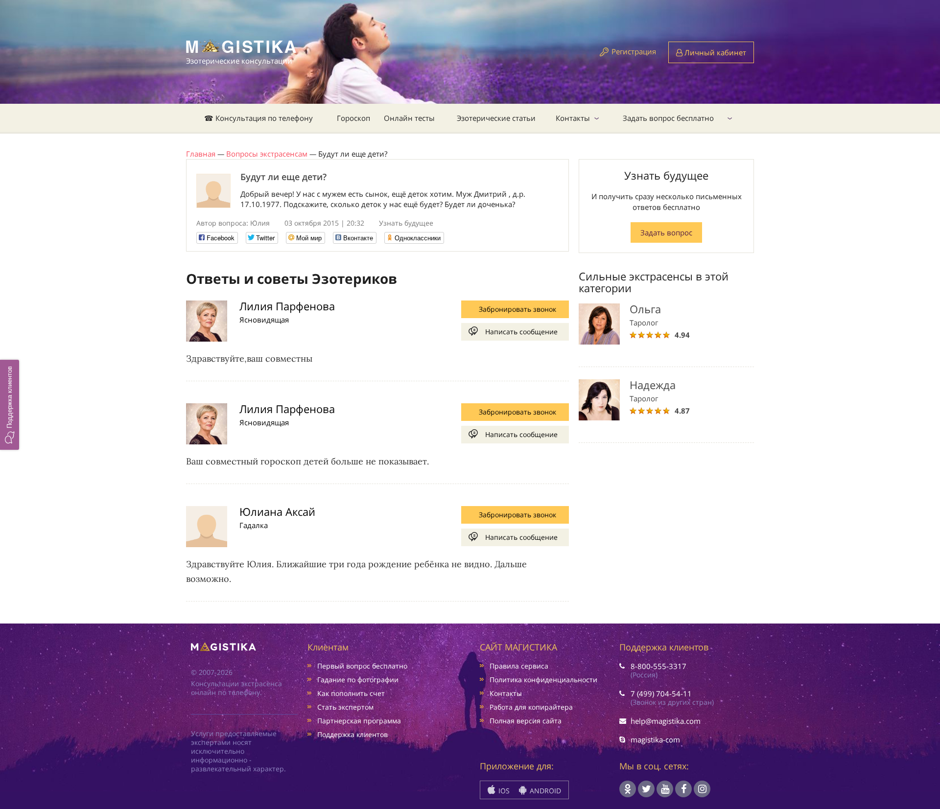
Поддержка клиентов (352, 734)
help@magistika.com (666, 721)
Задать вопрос (666, 232)
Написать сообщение (521, 331)
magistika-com (655, 739)
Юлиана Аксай (277, 511)
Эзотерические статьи (496, 118)
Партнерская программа (359, 720)
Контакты (573, 118)
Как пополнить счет (351, 693)
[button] (9, 404)
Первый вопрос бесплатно (362, 665)
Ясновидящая (264, 319)
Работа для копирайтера (531, 707)
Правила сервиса (519, 665)
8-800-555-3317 (658, 666)
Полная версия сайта (526, 720)
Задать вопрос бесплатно (668, 118)
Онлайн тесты (409, 118)
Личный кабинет (714, 52)
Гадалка (253, 525)
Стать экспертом (345, 707)
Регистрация (633, 51)
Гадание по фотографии (358, 679)
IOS (503, 790)
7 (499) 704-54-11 (661, 693)
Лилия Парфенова (287, 306)
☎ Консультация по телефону (258, 118)
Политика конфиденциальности (543, 679)
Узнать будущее (406, 223)
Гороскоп (353, 118)
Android (544, 790)
